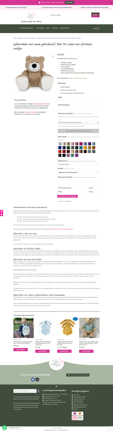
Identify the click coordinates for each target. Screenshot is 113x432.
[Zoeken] (38, 391)
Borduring (62, 83)
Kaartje (66, 168)
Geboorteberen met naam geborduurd (61, 229)
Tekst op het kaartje (77, 177)
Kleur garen (78, 138)
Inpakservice (77, 161)
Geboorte (33, 38)
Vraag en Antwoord (30, 112)
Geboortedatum (64, 105)
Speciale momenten (23, 38)
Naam (60, 97)
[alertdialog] (56, 2)
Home (15, 38)
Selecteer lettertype (78, 116)
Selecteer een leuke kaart (68, 172)
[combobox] (70, 14)
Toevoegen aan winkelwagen (67, 196)
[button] (53, 56)
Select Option (21, 349)
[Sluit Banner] (111, 2)
